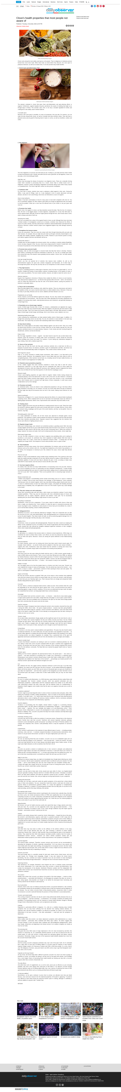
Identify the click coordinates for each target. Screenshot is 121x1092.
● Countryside (64, 1066)
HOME (18, 2)
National (34, 2)
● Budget (18, 1067)
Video (76, 2)
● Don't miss (42, 1067)
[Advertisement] (45, 132)
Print (24, 2)
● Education (64, 1067)
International (46, 2)
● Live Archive (87, 1066)
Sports (66, 2)
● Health (63, 1069)
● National (18, 1066)
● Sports (41, 1069)
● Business (41, 1066)
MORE (82, 2)
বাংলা (17, 6)
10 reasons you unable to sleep (70, 1037)
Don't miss (60, 2)
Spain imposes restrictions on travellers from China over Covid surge (92, 1018)
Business (53, 2)
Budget (39, 2)
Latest (28, 2)
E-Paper (22, 6)
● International (19, 1069)
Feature (71, 2)
